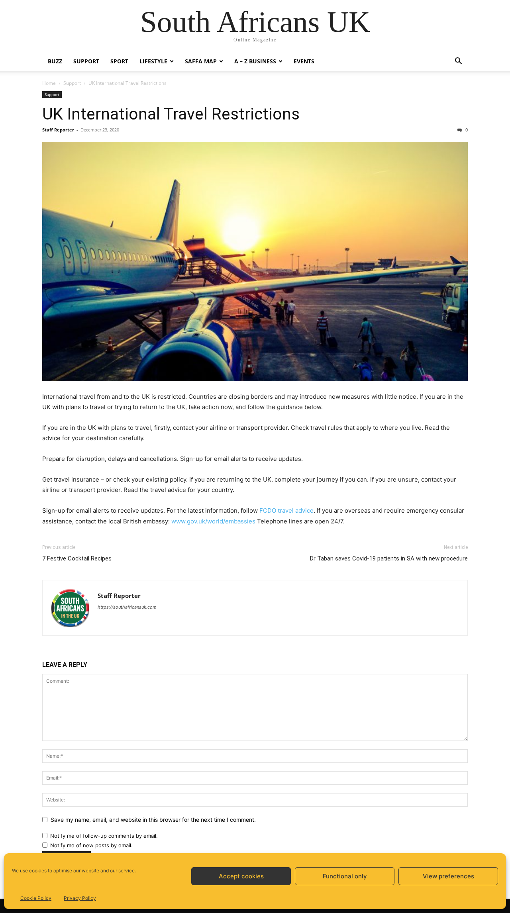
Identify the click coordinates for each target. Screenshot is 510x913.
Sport (119, 61)
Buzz (55, 61)
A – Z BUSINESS (255, 61)
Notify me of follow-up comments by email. (104, 836)
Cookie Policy (35, 898)
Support (86, 61)
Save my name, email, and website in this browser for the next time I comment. (153, 819)
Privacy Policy (80, 898)
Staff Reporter (58, 130)
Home (49, 83)
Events (304, 61)
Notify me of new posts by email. (91, 845)
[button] (458, 62)
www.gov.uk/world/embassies (213, 521)
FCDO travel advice (286, 510)
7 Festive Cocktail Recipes (77, 558)
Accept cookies (241, 876)
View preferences (448, 876)
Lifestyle (153, 61)
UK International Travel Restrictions (171, 113)
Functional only (345, 876)
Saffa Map (201, 61)
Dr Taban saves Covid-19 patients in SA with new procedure (389, 558)
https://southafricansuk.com (127, 607)
